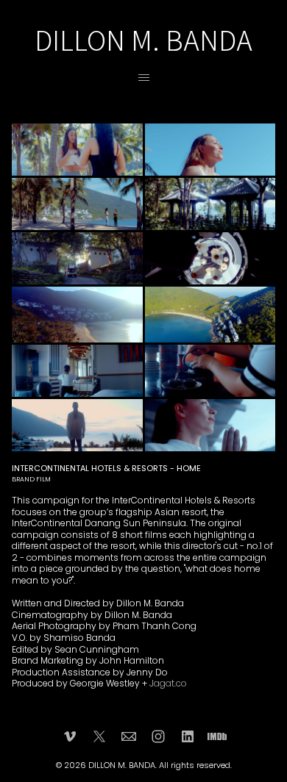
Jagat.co (168, 683)
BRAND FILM (31, 479)
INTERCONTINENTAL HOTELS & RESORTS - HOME (106, 468)
